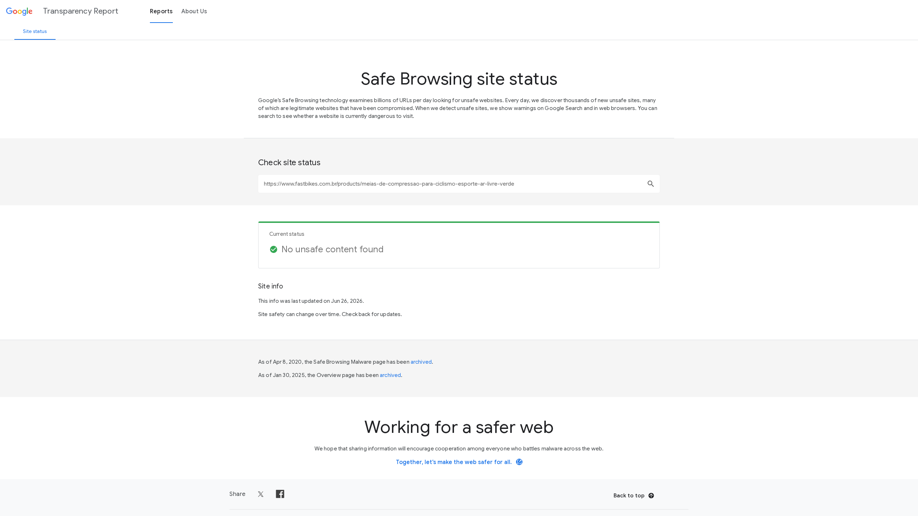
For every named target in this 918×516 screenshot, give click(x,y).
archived (421, 362)
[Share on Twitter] (260, 494)
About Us (194, 11)
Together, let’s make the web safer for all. (459, 462)
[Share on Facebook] (280, 494)
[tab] (35, 31)
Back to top (629, 495)
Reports (161, 11)
